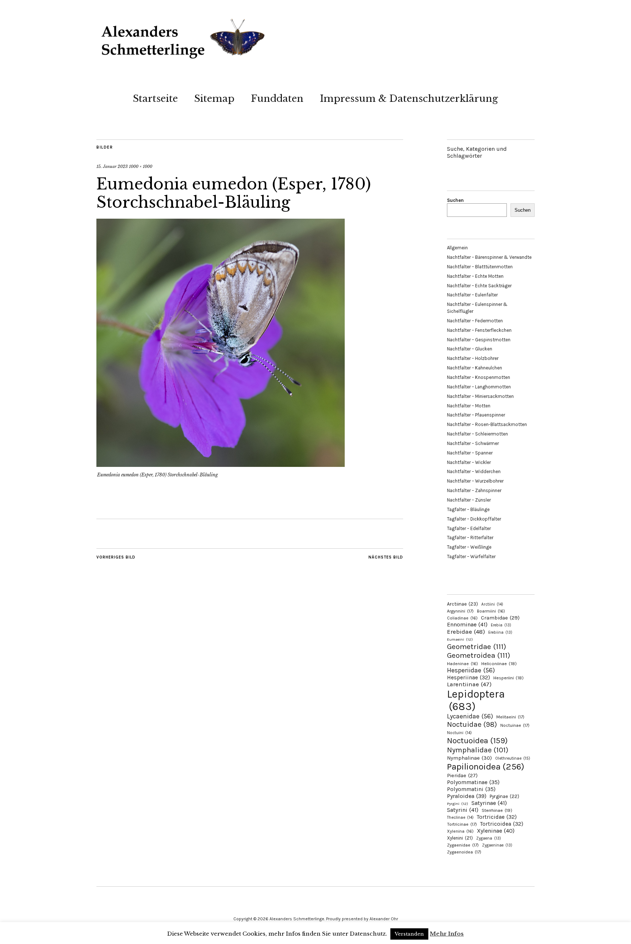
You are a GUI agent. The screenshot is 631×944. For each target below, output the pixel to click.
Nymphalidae (477, 749)
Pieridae (462, 775)
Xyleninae (496, 830)
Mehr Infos (447, 933)
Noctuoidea (477, 740)
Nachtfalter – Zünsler (469, 500)
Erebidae (466, 631)
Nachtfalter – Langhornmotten (479, 387)
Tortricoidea (501, 824)
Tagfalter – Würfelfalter (471, 556)
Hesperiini (508, 677)
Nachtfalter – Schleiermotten (477, 434)
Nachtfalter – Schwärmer (473, 443)
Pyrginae (504, 796)
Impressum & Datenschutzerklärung (409, 98)
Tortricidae (497, 817)
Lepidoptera (476, 700)
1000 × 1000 (140, 166)
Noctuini (459, 732)
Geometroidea (478, 655)
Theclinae (460, 817)
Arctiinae (462, 604)
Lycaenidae (470, 716)
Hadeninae (462, 663)
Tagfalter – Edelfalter (469, 528)
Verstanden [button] (409, 934)
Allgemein (457, 247)
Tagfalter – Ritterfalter (470, 537)
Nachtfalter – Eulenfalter (472, 295)
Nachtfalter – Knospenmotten (478, 377)
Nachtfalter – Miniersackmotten (480, 396)
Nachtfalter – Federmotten (475, 320)
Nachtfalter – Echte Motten (475, 276)
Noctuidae (472, 724)
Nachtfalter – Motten (468, 405)
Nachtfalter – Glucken (469, 349)
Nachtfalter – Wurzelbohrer (475, 481)
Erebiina (500, 632)
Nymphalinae (469, 758)
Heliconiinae (499, 663)
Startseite (155, 98)
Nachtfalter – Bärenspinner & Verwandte (489, 257)
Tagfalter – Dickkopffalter (474, 519)
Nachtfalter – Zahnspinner (474, 490)
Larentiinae (469, 684)
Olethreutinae (512, 758)
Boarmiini (491, 611)
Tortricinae (462, 824)
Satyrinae (489, 802)
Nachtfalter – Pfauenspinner (476, 415)
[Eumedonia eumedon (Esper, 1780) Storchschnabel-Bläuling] (220, 464)
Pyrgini (457, 803)
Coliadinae (462, 618)
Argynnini (460, 611)
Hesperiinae (468, 677)
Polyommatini (471, 789)
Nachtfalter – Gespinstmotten (478, 339)
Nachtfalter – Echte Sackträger (479, 285)
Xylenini (460, 838)
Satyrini (462, 809)
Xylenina (460, 831)
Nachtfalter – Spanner (470, 453)
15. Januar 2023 (112, 166)
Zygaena (488, 838)
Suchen (455, 200)
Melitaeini (510, 716)
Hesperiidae (471, 670)
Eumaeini (460, 639)
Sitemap (214, 98)
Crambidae (500, 618)
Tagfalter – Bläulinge (468, 509)
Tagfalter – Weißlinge (469, 547)
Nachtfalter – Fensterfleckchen (479, 330)
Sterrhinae (497, 810)
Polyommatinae (473, 782)
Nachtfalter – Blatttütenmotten (480, 266)
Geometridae (476, 646)
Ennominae (467, 624)
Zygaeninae (497, 845)
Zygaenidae (463, 845)
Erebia (501, 625)
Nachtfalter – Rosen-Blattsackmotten (487, 424)
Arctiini (492, 604)
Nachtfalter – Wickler (469, 462)
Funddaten (277, 98)
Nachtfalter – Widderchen (474, 471)
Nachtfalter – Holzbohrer (472, 358)
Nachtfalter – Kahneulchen (474, 368)
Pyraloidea (466, 796)
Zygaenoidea (464, 852)
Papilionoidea (485, 766)
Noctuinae (514, 725)
